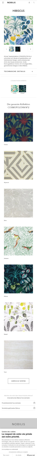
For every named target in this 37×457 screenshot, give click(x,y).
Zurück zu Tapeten (18, 381)
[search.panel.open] (34, 2)
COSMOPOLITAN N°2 (18, 107)
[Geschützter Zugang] (29, 2)
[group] (11, 49)
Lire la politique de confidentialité (10, 449)
